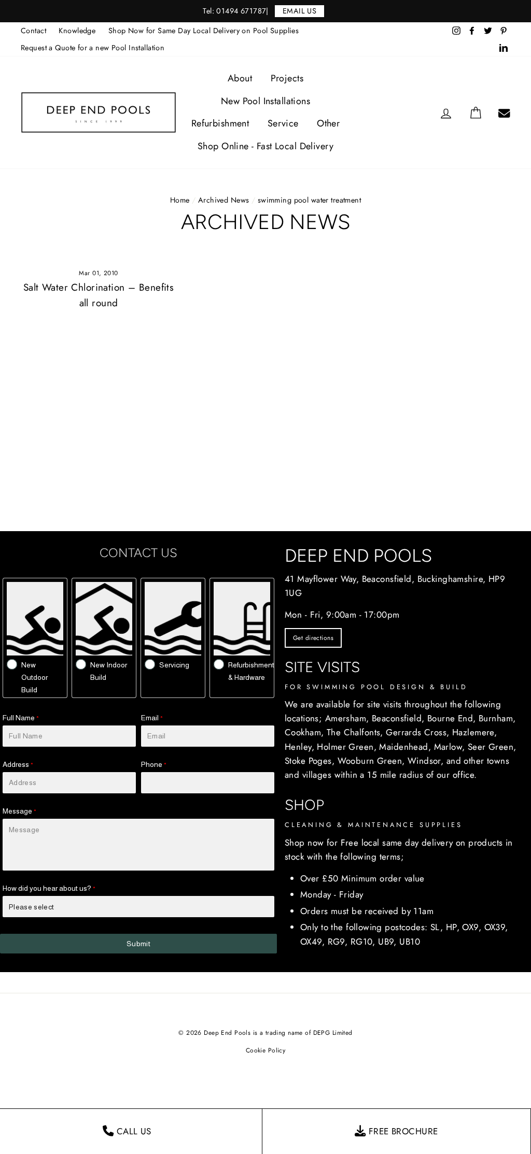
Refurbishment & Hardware (251, 671)
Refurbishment (220, 123)
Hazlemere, (474, 732)
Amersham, (347, 718)
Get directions (313, 638)
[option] (265, 11)
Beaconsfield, (398, 718)
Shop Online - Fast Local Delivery (265, 146)
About (240, 78)
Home (180, 200)
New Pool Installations (265, 101)
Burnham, (497, 718)
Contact (33, 30)
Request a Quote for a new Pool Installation (92, 47)
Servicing (174, 665)
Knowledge (77, 30)
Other (328, 123)
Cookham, (304, 732)
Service (283, 123)
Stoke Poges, (309, 760)
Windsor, (425, 760)
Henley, (299, 746)
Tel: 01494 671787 (234, 11)
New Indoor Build (108, 671)
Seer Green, (492, 746)
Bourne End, (451, 718)
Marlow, (449, 746)
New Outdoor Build (34, 677)
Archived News (223, 200)
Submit (138, 943)
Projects (287, 78)
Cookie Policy (266, 1050)
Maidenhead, (405, 746)
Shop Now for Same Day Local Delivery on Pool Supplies (203, 30)
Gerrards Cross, (417, 732)
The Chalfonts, (355, 732)
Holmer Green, (346, 746)
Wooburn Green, (371, 760)
